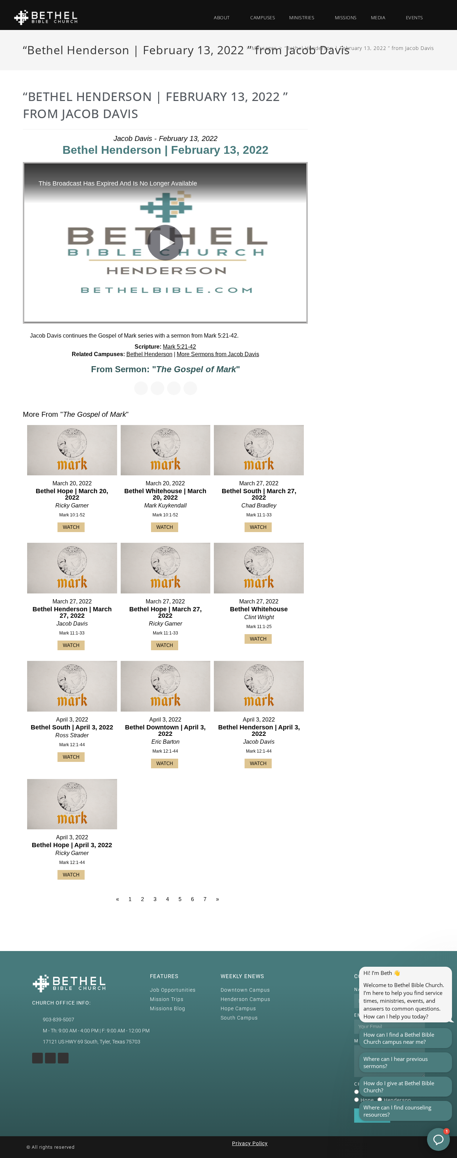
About (222, 17)
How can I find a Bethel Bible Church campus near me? (398, 1038)
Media (378, 17)
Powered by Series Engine (281, 919)
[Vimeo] (63, 1058)
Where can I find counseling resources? (397, 1111)
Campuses (262, 17)
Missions (346, 17)
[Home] (242, 48)
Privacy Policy (250, 1143)
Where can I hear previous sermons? (395, 1062)
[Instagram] (37, 1058)
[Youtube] (50, 1058)
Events (414, 17)
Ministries (301, 17)
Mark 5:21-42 (179, 347)
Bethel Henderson (149, 354)
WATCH (71, 527)
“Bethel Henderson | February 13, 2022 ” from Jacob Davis (359, 48)
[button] (438, 17)
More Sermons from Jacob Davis (218, 354)
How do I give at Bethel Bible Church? (398, 1086)
